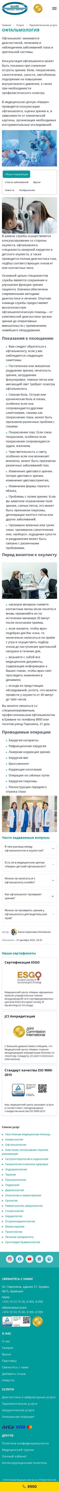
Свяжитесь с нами (15, 1367)
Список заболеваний (16, 182)
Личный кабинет (14, 1456)
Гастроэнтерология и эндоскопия (25, 1159)
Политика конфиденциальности (25, 1443)
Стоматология (13, 1211)
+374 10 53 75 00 (13, 1302)
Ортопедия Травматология (21, 1242)
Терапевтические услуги (19, 1404)
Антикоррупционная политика (24, 1463)
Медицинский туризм (18, 1450)
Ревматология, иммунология (22, 1206)
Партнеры (9, 1361)
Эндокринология (14, 1169)
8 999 (39, 1302)
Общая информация (16, 174)
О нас (6, 1341)
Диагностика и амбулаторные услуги (29, 1397)
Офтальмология (14, 1144)
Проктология (12, 1232)
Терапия (9, 1174)
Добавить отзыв (14, 1374)
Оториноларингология (18, 1221)
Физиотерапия (13, 1226)
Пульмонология (14, 1180)
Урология (10, 1200)
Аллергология (12, 1139)
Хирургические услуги (18, 1410)
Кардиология (12, 1216)
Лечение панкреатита (17, 1237)
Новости (9, 190)
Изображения (27, 190)
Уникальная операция (18, 1417)
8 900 (30, 1302)
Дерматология (13, 1190)
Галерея (7, 1348)
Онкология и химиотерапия (21, 1195)
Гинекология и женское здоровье (25, 1164)
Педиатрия (10, 1185)
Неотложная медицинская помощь (26, 1134)
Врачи (36, 182)
